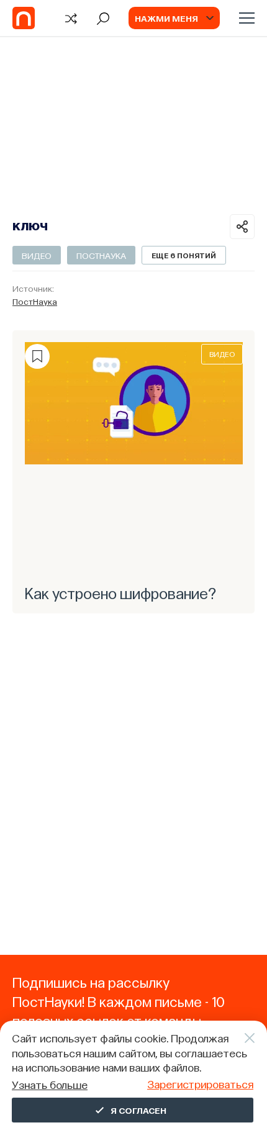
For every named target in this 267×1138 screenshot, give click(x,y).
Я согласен (138, 1110)
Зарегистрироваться (200, 1083)
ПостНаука (101, 255)
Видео (37, 255)
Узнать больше (50, 1084)
